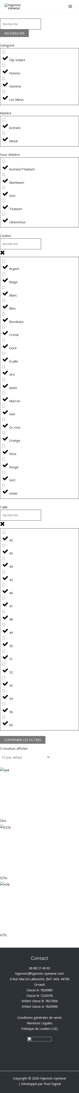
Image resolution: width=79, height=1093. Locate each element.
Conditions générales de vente (39, 1017)
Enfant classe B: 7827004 (39, 1001)
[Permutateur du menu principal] (70, 6)
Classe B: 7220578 (40, 995)
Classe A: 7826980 (39, 990)
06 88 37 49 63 (39, 968)
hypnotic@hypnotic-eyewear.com (39, 973)
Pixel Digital (52, 1083)
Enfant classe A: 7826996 (39, 1006)
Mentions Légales (39, 1023)
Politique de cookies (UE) (39, 1028)
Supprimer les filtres (22, 740)
